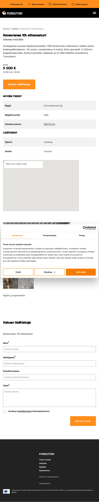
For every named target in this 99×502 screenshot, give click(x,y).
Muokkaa (48, 272)
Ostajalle (43, 463)
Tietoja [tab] (82, 235)
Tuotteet (14, 29)
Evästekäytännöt (44, 483)
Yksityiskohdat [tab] (49, 235)
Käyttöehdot (44, 470)
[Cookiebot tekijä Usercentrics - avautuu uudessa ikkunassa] (84, 228)
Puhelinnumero (11, 371)
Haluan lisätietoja (19, 84)
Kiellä (18, 272)
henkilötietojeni (25, 411)
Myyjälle (42, 467)
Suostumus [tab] (17, 235)
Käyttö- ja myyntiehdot (14, 295)
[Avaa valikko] (94, 13)
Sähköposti (9, 357)
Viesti (6, 385)
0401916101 (49, 124)
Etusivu (6, 29)
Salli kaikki (81, 272)
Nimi (5, 343)
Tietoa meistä (45, 460)
